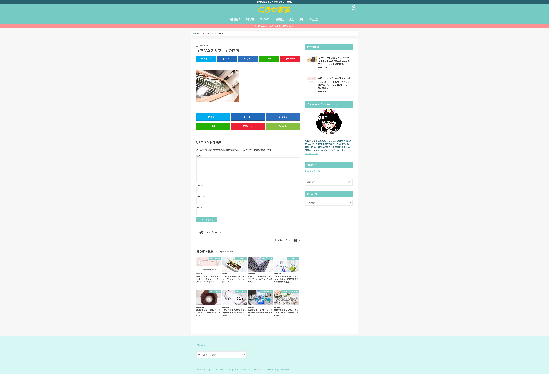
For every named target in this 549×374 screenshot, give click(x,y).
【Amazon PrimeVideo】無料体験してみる (275, 26)
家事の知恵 (250, 20)
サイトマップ (201, 369)
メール (200, 196)
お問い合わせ (240, 369)
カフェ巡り (264, 20)
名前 (199, 185)
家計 (291, 20)
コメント (201, 156)
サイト (199, 207)
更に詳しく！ (311, 153)
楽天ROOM (314, 20)
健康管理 (279, 20)
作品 (301, 20)
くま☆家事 (266, 369)
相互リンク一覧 (312, 171)
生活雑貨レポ (235, 20)
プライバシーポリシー (221, 369)
